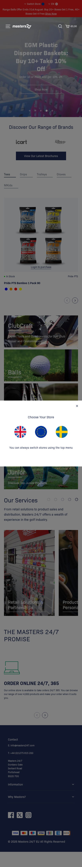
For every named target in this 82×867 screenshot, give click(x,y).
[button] (8, 26)
